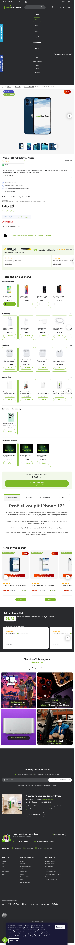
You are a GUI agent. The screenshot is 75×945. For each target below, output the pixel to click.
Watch (4, 866)
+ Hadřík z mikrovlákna (24, 235)
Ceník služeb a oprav (51, 869)
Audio (3, 871)
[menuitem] (37, 14)
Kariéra (22, 866)
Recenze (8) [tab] (46, 495)
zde (46, 936)
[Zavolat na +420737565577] (21, 2)
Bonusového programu (23, 216)
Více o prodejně (34, 812)
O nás (22, 858)
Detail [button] (20, 597)
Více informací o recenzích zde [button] (14, 251)
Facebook (17, 846)
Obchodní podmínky (50, 874)
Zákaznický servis (25, 864)
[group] (15, 574)
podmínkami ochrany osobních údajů (45, 783)
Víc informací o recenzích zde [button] (14, 624)
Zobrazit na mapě (47, 797)
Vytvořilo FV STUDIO (37, 918)
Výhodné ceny (49, 864)
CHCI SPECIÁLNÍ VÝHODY (60, 777)
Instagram (29, 846)
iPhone (4, 858)
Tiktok (39, 846)
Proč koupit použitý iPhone (53, 871)
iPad (3, 861)
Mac (3, 864)
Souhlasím (60, 927)
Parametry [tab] (29, 495)
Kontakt (22, 861)
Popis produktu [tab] (13, 495)
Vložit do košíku (37, 481)
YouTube (49, 846)
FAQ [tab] (62, 495)
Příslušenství (5, 869)
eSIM (21, 877)
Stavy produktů (24, 874)
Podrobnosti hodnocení (24, 160)
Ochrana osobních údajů (52, 877)
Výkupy (22, 871)
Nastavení (14, 941)
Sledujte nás (35, 665)
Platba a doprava (50, 866)
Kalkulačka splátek (8, 210)
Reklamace (23, 869)
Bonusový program (25, 879)
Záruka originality (50, 858)
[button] (69, 115)
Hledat (42, 7)
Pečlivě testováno (50, 861)
